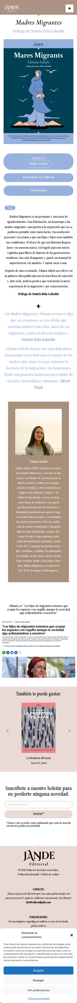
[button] (71, 935)
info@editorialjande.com (38, 902)
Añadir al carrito (38, 164)
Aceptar (38, 970)
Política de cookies (50, 874)
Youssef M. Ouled (38, 763)
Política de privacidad (38, 998)
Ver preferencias (38, 990)
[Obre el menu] (69, 8)
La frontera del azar (38, 758)
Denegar (38, 980)
